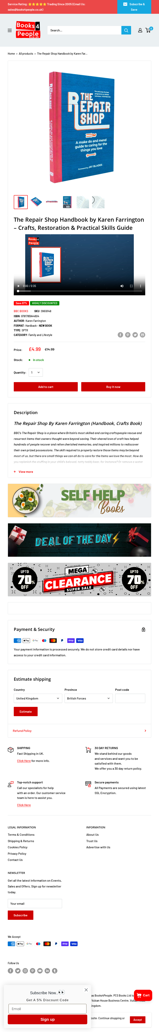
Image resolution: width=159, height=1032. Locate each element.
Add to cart (45, 387)
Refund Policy (22, 730)
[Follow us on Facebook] (10, 970)
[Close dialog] (86, 989)
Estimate (26, 711)
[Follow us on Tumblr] (54, 970)
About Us (92, 834)
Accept (137, 1019)
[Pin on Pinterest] (127, 335)
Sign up (48, 1019)
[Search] (126, 30)
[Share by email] (142, 335)
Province (71, 689)
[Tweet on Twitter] (135, 335)
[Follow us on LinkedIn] (47, 970)
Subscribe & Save (137, 6)
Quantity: (20, 372)
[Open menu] (10, 30)
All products (26, 53)
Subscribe (21, 915)
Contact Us (15, 859)
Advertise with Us (98, 847)
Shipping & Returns (21, 841)
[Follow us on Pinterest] (32, 970)
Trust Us (92, 841)
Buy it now (113, 387)
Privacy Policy (17, 853)
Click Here (24, 760)
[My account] (140, 30)
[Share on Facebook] (120, 335)
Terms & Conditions (21, 834)
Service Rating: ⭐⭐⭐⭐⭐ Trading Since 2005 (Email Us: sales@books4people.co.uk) (46, 6)
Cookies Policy (18, 847)
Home (11, 53)
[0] (148, 30)
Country (19, 689)
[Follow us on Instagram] (25, 970)
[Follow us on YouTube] (40, 970)
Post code (122, 689)
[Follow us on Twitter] (18, 970)
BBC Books (21, 311)
